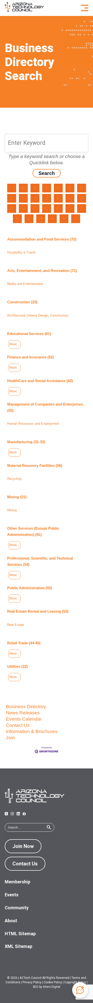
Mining (12, 510)
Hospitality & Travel (21, 252)
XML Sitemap (18, 946)
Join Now (23, 846)
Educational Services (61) (29, 334)
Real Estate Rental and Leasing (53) (37, 611)
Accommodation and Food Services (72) (41, 239)
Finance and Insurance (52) (30, 357)
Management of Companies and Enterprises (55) (45, 407)
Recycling (14, 479)
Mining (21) (17, 497)
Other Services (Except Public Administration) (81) (33, 531)
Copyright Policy (75, 982)
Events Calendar (24, 719)
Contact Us (18, 725)
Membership (17, 881)
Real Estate (15, 625)
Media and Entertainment (25, 284)
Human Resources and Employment (33, 423)
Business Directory (26, 706)
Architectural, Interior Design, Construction (37, 315)
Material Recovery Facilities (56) (34, 465)
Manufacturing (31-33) (26, 442)
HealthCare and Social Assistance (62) (40, 381)
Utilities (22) (17, 666)
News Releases (23, 712)
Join (10, 737)
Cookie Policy (53, 982)
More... (14, 344)
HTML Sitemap (20, 933)
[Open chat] (80, 990)
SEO (35, 987)
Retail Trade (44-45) (23, 643)
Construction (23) (22, 302)
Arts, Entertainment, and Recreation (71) (42, 270)
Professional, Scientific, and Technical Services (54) (40, 561)
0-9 (11, 187)
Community (17, 907)
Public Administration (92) (29, 588)
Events (11, 894)
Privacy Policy (32, 982)
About (11, 920)
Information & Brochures (32, 731)
